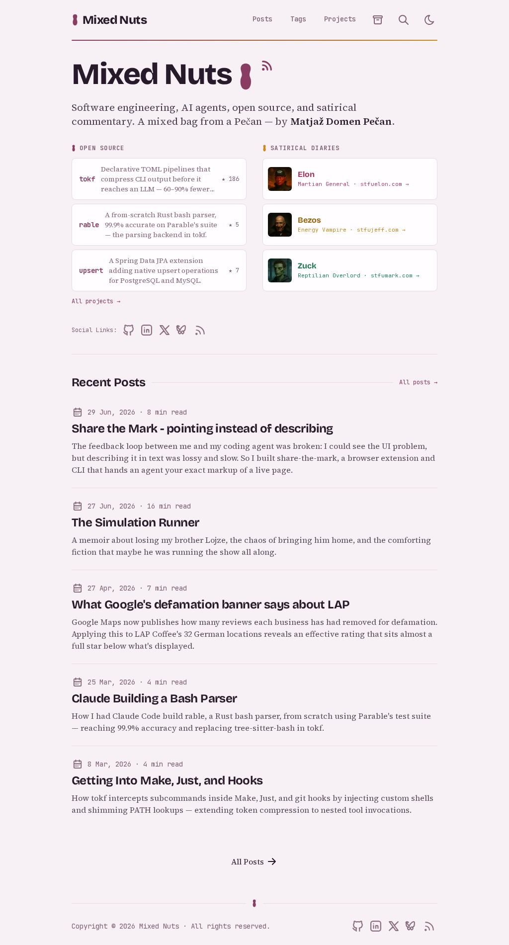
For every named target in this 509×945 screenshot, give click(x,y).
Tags (298, 18)
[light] (429, 20)
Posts (262, 18)
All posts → (418, 382)
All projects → (96, 301)
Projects (340, 18)
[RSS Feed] (267, 66)
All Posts (247, 861)
